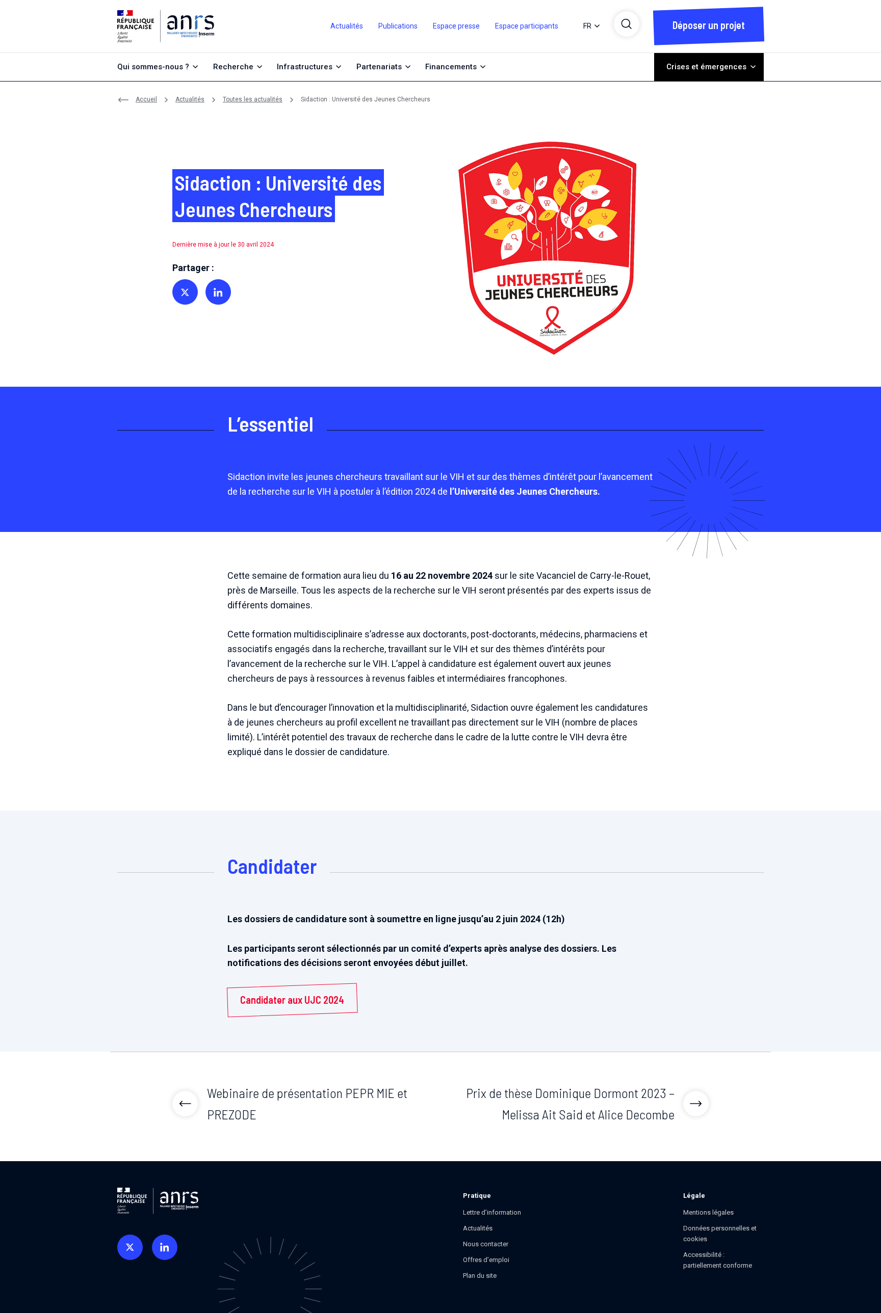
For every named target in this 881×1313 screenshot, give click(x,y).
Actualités (346, 26)
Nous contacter (485, 1244)
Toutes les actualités (252, 99)
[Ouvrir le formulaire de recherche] (626, 24)
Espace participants (526, 26)
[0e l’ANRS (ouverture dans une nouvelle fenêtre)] (130, 1247)
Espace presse (456, 26)
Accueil (146, 99)
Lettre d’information (492, 1212)
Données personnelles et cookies (720, 1233)
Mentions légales (708, 1212)
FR (587, 26)
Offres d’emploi (486, 1260)
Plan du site (480, 1275)
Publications (398, 26)
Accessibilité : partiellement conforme (717, 1260)
